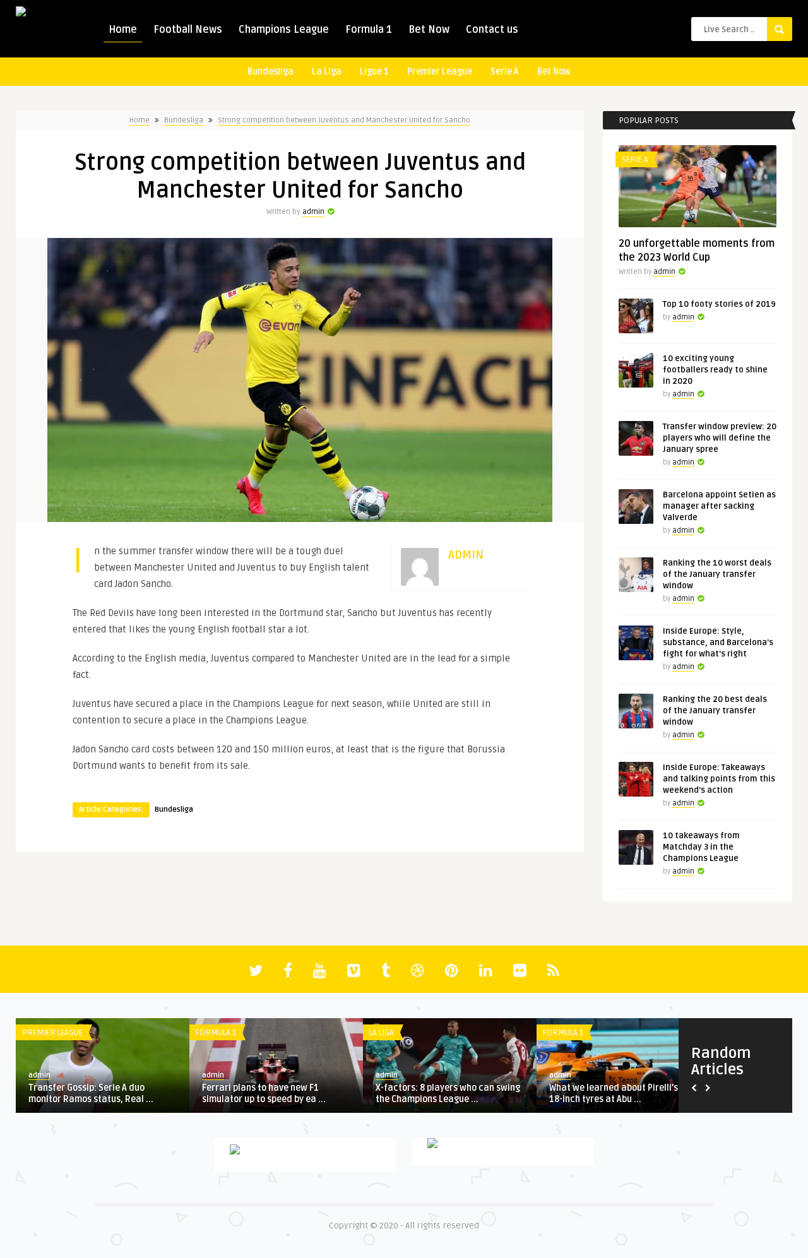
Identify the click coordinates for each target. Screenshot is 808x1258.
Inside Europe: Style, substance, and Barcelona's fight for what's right (718, 642)
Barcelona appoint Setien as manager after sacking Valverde (719, 506)
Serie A (504, 71)
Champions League (284, 29)
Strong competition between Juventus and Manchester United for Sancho (344, 120)
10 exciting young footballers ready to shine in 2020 (715, 369)
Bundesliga (270, 71)
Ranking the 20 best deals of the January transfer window (715, 710)
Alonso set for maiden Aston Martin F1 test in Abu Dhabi (275, 1094)
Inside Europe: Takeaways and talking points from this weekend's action (719, 779)
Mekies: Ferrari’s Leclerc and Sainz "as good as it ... (101, 1094)
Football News (187, 29)
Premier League (439, 71)
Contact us (492, 29)
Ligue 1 (374, 71)
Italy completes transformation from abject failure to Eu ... (442, 1094)
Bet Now (428, 29)
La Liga (327, 71)
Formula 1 (368, 29)
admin (313, 212)
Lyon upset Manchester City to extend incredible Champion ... (612, 1094)
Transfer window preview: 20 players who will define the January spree (719, 438)
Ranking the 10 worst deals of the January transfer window (717, 574)
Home (123, 29)
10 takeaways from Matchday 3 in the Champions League (701, 847)
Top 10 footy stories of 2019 (719, 304)
